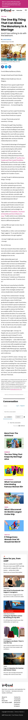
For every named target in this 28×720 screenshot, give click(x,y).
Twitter (6, 66)
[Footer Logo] (14, 685)
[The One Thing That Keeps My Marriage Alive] (14, 443)
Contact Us (17, 697)
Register (22, 405)
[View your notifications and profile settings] (24, 417)
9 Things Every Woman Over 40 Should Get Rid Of (12, 539)
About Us (4, 697)
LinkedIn (9, 66)
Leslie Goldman (7, 39)
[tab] (8, 417)
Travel (5, 666)
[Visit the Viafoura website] (21, 425)
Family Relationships (9, 613)
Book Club (5, 700)
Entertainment (8, 639)
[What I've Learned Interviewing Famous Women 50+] (14, 470)
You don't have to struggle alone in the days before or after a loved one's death (14, 595)
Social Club (17, 700)
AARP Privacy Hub (6, 715)
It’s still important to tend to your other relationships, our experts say (13, 621)
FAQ (3, 699)
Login (13, 10)
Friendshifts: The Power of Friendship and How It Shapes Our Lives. (13, 214)
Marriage (3, 16)
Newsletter (17, 702)
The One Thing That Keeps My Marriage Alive (13, 456)
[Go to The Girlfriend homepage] (3, 10)
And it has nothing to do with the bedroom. (13, 34)
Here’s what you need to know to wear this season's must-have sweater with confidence (13, 647)
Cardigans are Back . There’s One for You (14, 642)
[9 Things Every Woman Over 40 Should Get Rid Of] (14, 525)
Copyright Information (7, 712)
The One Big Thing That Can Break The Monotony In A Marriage (14, 24)
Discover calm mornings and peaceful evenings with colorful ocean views (13, 673)
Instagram (17, 706)
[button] (26, 10)
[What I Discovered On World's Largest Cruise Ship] (14, 498)
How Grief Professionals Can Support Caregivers (14, 591)
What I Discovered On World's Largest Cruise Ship (13, 511)
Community (17, 699)
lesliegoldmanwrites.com (16, 389)
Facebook (2, 66)
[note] (13, 62)
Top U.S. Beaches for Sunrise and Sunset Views (13, 669)
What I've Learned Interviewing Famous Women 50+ (13, 484)
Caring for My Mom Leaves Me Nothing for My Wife (13, 616)
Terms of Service (19, 712)
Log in (17, 405)
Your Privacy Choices (17, 715)
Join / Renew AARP (7, 702)
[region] (14, 415)
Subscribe (19, 10)
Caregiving (6, 588)
